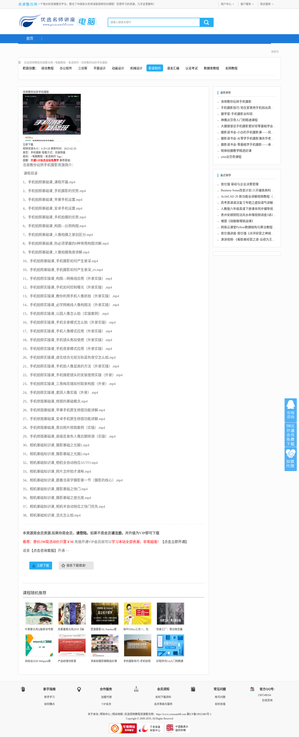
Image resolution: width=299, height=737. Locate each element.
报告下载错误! (76, 565)
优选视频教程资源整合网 (38, 62)
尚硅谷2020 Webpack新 (38, 661)
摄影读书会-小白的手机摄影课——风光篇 (249, 132)
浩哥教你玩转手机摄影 (236, 101)
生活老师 (99, 47)
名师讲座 (30, 47)
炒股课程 (76, 47)
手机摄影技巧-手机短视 (137, 661)
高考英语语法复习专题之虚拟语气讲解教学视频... (254, 202)
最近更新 (237, 47)
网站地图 (117, 714)
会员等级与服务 (163, 704)
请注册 (116, 533)
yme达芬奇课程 (231, 156)
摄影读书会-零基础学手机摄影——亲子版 (249, 144)
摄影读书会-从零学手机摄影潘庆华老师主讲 (250, 138)
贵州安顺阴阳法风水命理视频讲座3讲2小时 (250, 215)
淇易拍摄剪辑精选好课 (104, 661)
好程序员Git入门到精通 (169, 661)
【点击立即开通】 (175, 542)
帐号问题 (220, 697)
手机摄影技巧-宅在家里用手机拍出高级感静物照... (255, 107)
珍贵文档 (191, 47)
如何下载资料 (163, 697)
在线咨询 (291, 410)
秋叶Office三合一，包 (135, 629)
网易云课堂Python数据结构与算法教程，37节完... (254, 227)
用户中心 (226, 4)
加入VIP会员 (291, 435)
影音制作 (74, 62)
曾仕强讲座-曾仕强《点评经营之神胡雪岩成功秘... (255, 233)
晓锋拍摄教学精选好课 (236, 150)
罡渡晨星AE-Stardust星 (104, 629)
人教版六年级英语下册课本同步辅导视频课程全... (254, 208)
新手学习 (49, 697)
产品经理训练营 (67, 661)
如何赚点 (49, 704)
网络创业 (53, 47)
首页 (29, 38)
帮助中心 (105, 714)
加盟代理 (106, 697)
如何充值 (220, 704)
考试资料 (145, 47)
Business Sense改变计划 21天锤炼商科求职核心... (253, 190)
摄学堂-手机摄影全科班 (237, 114)
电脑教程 (122, 47)
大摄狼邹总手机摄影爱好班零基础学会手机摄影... (254, 126)
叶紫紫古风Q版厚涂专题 (39, 629)
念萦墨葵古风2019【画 (71, 629)
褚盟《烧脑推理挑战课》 (238, 221)
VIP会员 (106, 704)
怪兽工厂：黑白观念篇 (169, 629)
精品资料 (168, 47)
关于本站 (93, 714)
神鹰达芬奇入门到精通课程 (239, 120)
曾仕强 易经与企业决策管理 (240, 184)
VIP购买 (259, 47)
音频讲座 (214, 47)
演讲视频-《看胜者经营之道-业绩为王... (248, 239)
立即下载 (43, 565)
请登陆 (81, 533)
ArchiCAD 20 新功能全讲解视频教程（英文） (251, 196)
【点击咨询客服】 (44, 550)
